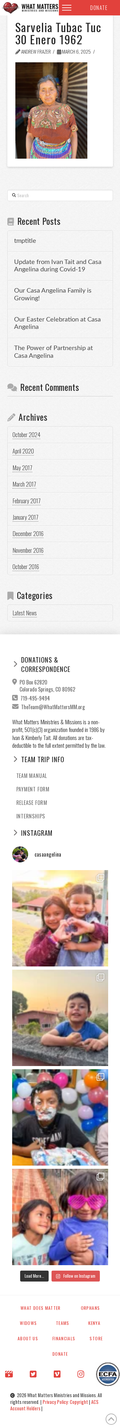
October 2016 (25, 566)
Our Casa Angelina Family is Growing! (53, 294)
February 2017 (26, 501)
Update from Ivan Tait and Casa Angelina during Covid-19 (57, 266)
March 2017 (24, 484)
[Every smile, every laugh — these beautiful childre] (60, 1018)
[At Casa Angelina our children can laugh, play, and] (60, 918)
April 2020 (23, 451)
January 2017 (25, 517)
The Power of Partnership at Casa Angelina (53, 352)
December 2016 (28, 533)
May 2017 (22, 467)
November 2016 (28, 550)
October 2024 (26, 434)
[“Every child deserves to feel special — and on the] (60, 1117)
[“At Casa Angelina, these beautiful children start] (60, 1217)
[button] (67, 7)
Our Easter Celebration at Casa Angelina (57, 323)
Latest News (24, 613)
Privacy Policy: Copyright (66, 1401)
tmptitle (25, 241)
